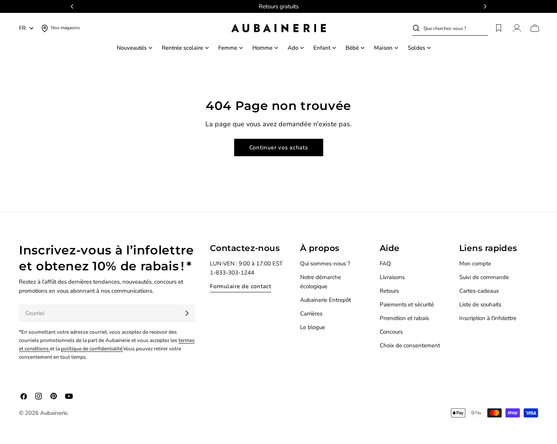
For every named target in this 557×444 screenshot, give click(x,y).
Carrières (311, 313)
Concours (391, 332)
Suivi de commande (484, 277)
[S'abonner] (186, 313)
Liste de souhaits (480, 304)
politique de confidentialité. (92, 348)
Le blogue (312, 327)
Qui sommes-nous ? (325, 263)
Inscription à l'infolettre (487, 318)
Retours (389, 291)
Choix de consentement (410, 345)
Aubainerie (53, 413)
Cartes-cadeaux (479, 291)
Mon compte (475, 263)
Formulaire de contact (240, 286)
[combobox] (456, 28)
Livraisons (392, 277)
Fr (22, 28)
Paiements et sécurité (407, 304)
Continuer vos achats (278, 147)
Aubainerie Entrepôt (325, 300)
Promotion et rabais (404, 318)
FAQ (385, 263)
